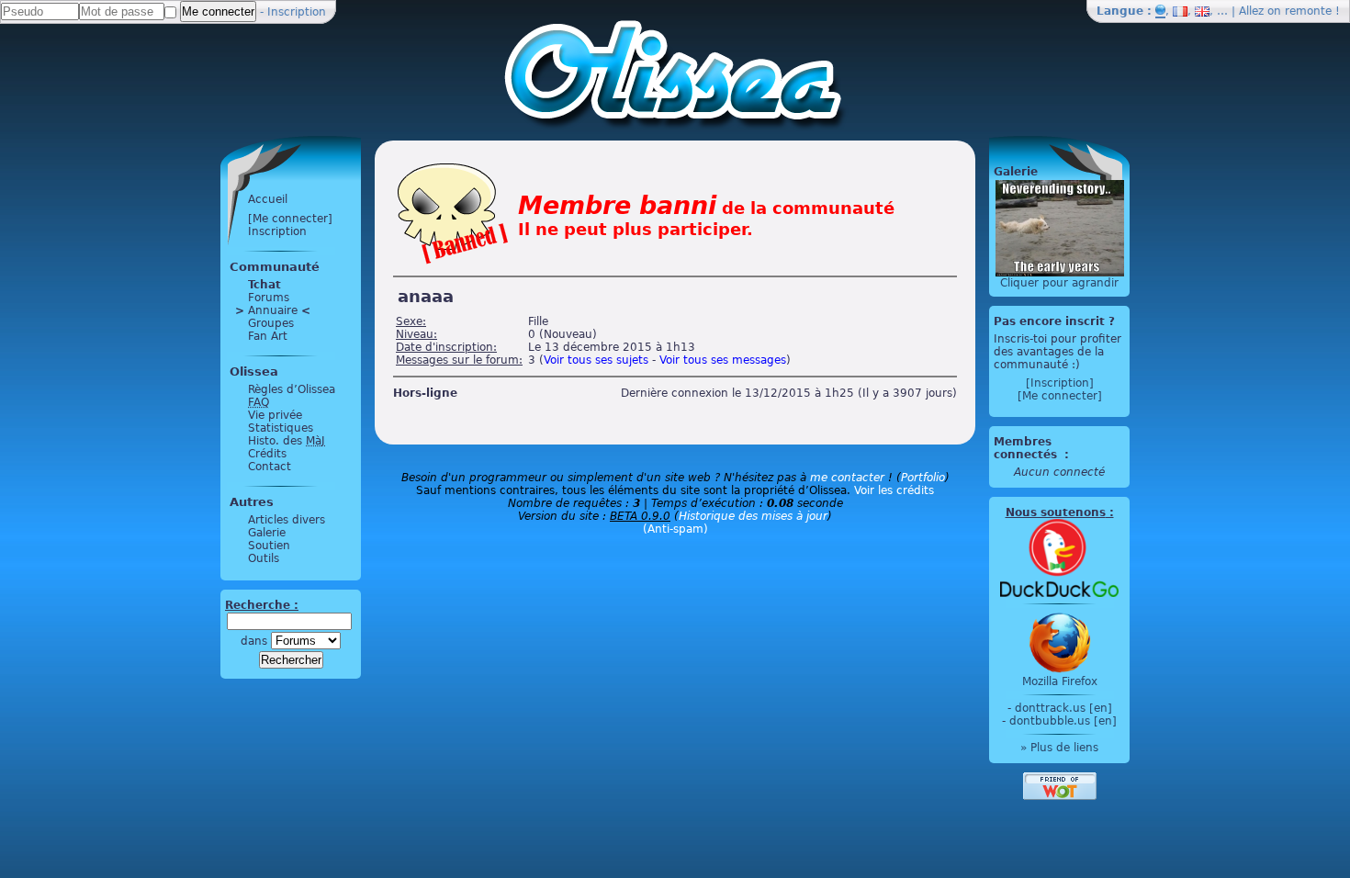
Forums (268, 297)
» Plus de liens (1059, 747)
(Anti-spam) (675, 529)
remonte (1308, 11)
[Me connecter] (290, 218)
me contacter (847, 477)
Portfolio (923, 477)
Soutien (269, 545)
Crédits (267, 453)
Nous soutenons (1056, 512)
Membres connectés (1027, 448)
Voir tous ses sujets (596, 360)
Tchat (264, 284)
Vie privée (275, 415)
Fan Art (267, 336)
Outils (263, 558)
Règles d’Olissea (291, 389)
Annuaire (272, 310)
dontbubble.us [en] (1063, 721)
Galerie (267, 532)
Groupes (271, 323)
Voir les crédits (894, 490)
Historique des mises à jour (753, 516)
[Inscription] (1060, 383)
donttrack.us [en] (1063, 708)
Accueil (267, 199)
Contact (269, 466)
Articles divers (286, 519)
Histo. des (286, 440)
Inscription (296, 12)
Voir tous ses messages (722, 360)
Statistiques (280, 428)
